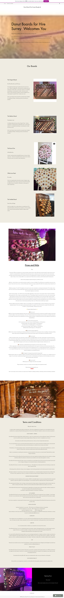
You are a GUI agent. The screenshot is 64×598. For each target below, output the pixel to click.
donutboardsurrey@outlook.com (34, 512)
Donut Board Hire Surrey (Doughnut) (32, 7)
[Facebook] (59, 3)
